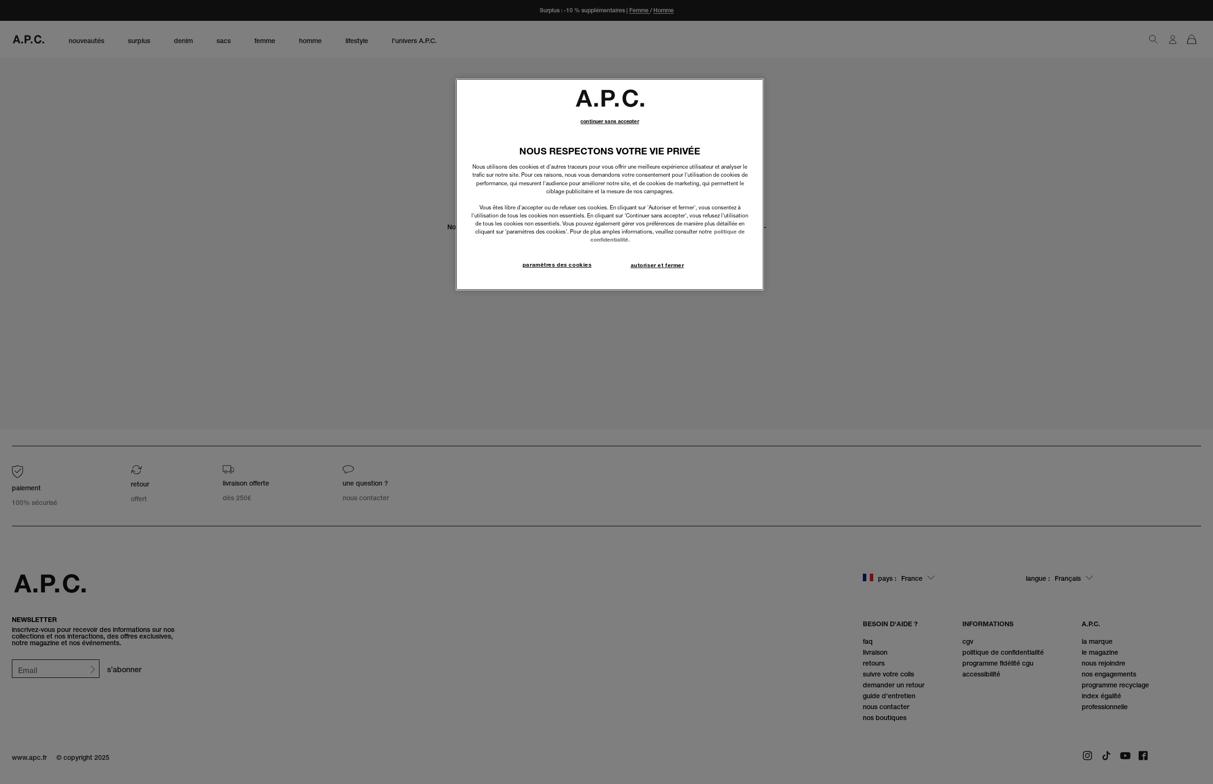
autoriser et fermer (657, 265)
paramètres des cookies (557, 264)
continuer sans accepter (609, 121)
